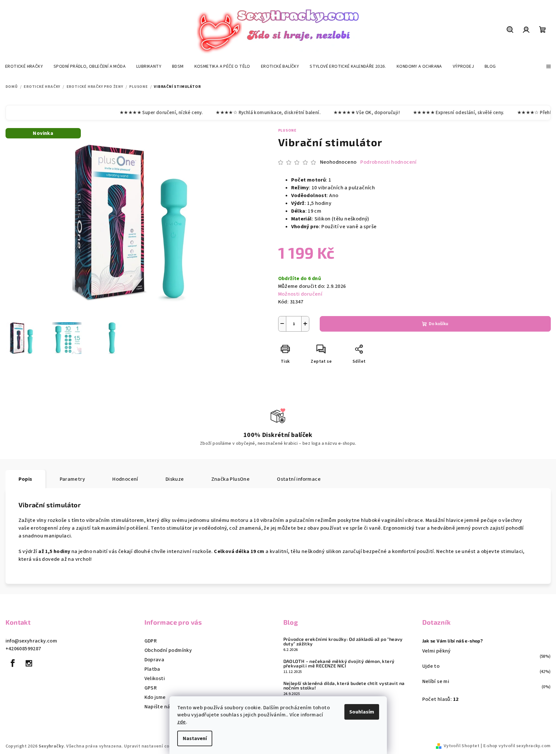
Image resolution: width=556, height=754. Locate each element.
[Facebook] (13, 663)
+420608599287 (23, 648)
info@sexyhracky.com (31, 640)
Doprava (154, 659)
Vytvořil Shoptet (461, 746)
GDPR (150, 640)
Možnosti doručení (300, 294)
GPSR (150, 687)
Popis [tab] (25, 479)
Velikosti (154, 678)
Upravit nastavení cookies (152, 746)
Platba (152, 669)
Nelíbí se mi (436, 681)
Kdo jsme (155, 697)
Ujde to (431, 666)
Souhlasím (361, 711)
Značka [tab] (230, 479)
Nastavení (195, 738)
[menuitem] (24, 66)
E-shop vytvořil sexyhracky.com (517, 746)
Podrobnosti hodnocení (388, 162)
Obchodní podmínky (168, 650)
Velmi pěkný (436, 650)
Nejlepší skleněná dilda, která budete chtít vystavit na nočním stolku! (344, 685)
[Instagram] (28, 663)
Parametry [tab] (72, 479)
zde (181, 721)
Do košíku (438, 324)
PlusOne (287, 130)
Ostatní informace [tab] (299, 479)
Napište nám (159, 706)
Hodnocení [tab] (125, 479)
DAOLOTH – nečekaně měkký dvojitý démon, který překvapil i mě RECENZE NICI (339, 663)
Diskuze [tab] (175, 479)
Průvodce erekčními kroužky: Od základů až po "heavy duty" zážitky (343, 641)
